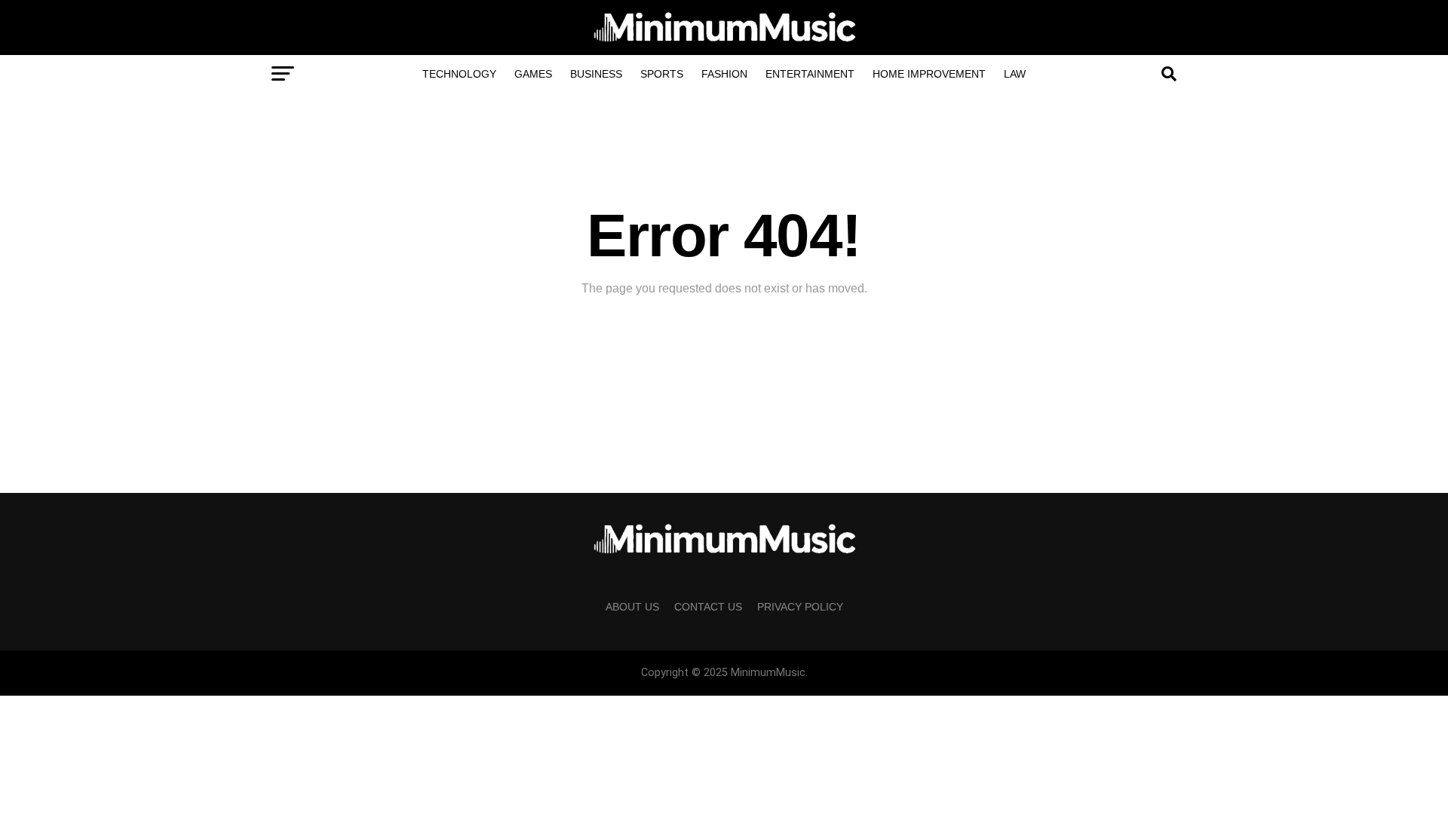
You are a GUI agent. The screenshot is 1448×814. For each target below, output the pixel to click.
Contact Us (708, 607)
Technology (459, 74)
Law (1015, 74)
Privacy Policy (800, 607)
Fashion (724, 74)
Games (533, 74)
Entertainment (809, 74)
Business (596, 74)
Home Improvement (929, 74)
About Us (632, 607)
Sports (661, 74)
